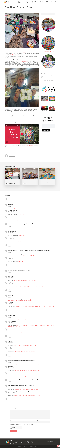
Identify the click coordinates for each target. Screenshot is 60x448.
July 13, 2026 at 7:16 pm (11, 264)
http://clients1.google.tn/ (12, 282)
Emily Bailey (12, 156)
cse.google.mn (10, 289)
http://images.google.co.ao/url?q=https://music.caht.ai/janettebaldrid (19, 270)
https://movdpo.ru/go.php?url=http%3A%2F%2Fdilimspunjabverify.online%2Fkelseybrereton (27, 395)
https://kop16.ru (10, 347)
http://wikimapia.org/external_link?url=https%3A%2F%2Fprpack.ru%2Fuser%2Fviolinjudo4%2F (27, 267)
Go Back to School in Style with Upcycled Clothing (47, 82)
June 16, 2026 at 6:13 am (11, 217)
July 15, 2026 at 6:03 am (11, 296)
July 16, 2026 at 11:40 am (11, 309)
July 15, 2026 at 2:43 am (11, 283)
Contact (51, 1)
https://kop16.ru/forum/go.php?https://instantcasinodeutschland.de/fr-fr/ (25, 351)
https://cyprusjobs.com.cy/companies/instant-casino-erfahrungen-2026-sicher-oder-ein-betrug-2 (28, 376)
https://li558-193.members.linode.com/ (14, 302)
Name (11, 420)
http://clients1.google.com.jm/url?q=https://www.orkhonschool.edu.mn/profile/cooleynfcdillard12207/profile (29, 319)
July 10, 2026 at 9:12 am (11, 238)
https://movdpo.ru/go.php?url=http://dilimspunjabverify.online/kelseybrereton (20, 391)
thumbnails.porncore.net (12, 231)
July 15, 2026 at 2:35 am (11, 277)
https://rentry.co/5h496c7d (12, 210)
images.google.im (11, 276)
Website (38, 420)
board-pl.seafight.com (11, 237)
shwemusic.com (10, 335)
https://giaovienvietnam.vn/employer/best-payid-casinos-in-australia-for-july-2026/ (24, 345)
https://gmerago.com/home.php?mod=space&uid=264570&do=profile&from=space (21, 385)
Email (24, 420)
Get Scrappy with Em (46, 130)
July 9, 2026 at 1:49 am (11, 232)
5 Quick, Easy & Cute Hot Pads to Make (47, 80)
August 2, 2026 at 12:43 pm (11, 373)
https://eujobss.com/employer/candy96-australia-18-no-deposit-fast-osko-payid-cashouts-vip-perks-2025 (25, 379)
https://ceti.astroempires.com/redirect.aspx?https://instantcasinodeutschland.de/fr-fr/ (22, 360)
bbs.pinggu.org (10, 257)
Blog (47, 1)
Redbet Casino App (17, 220)
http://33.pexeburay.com (12, 321)
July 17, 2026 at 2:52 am (11, 322)
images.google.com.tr (11, 295)
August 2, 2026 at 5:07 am (11, 367)
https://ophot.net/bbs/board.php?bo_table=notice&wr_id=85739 (25, 332)
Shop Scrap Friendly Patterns (48, 69)
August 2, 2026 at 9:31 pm (11, 392)
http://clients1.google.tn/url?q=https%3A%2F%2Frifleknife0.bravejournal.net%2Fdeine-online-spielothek (28, 286)
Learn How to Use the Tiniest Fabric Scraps (47, 77)
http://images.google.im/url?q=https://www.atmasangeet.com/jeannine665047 (25, 280)
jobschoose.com (10, 366)
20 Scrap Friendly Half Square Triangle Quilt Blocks (47, 76)
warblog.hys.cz (10, 204)
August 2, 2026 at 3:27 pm (11, 386)
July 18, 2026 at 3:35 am (11, 342)
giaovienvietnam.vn (11, 341)
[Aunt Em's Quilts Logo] (6, 3)
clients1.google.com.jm (11, 315)
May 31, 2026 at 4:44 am (11, 211)
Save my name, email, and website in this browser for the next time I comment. (21, 424)
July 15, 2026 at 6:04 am (11, 303)
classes (7, 9)
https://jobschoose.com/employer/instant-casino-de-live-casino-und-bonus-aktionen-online (28, 370)
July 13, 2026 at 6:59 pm (11, 258)
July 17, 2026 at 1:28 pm (11, 329)
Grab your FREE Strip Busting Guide (48, 51)
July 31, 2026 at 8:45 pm (11, 348)
